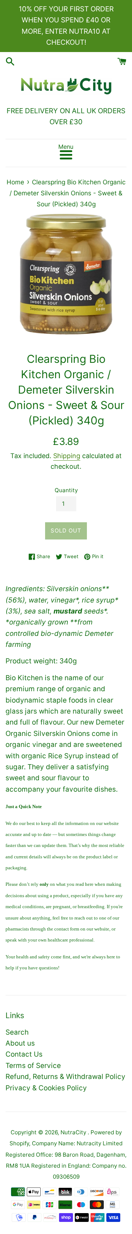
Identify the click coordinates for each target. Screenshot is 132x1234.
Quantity (66, 490)
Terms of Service (33, 1065)
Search (17, 1032)
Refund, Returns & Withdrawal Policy (65, 1076)
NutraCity (74, 1132)
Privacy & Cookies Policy (46, 1088)
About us (20, 1043)
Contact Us (24, 1054)
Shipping (66, 456)
